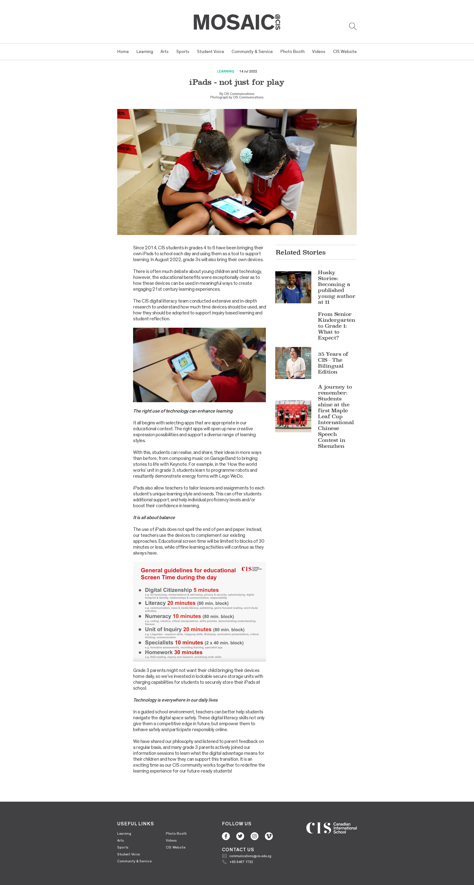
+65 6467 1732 (241, 862)
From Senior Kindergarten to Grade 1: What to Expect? (336, 326)
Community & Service (252, 51)
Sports (182, 51)
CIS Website (345, 51)
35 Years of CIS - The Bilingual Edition (333, 363)
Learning (145, 51)
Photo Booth (292, 51)
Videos (318, 51)
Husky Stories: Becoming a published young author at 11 (336, 287)
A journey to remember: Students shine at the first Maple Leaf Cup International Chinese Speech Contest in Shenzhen (336, 416)
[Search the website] (353, 26)
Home (123, 51)
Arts (164, 51)
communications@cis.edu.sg (250, 856)
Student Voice (210, 51)
